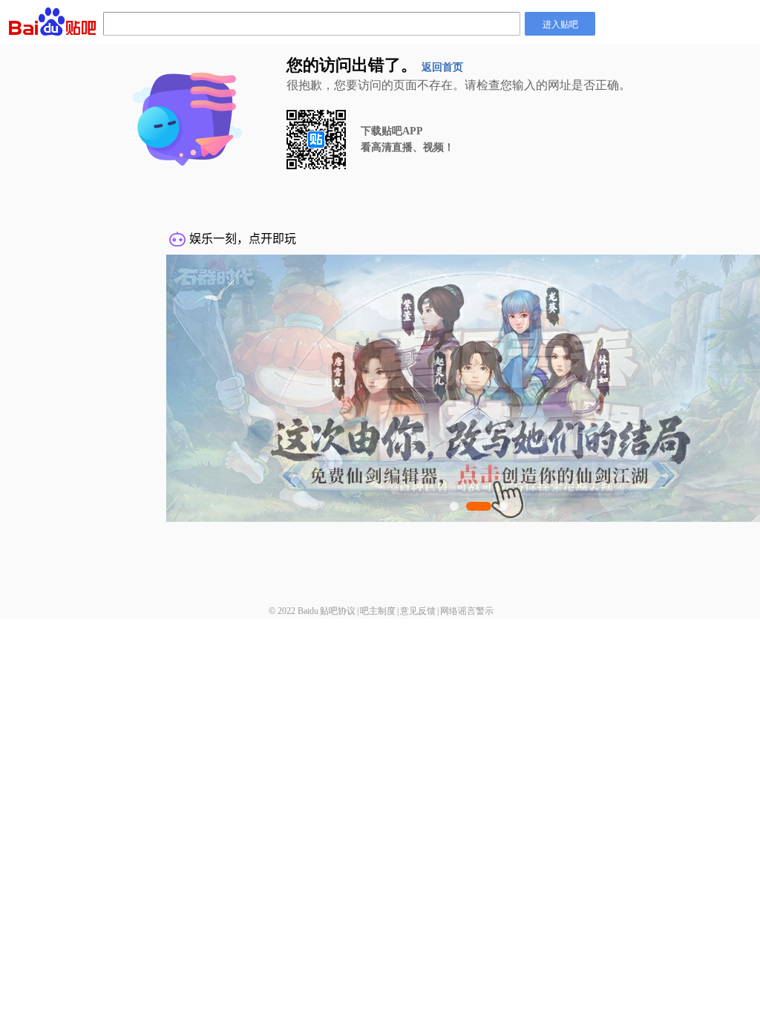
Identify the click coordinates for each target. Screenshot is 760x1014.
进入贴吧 (560, 23)
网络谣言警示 (467, 611)
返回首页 (442, 67)
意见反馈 (418, 611)
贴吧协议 (338, 611)
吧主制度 (378, 611)
